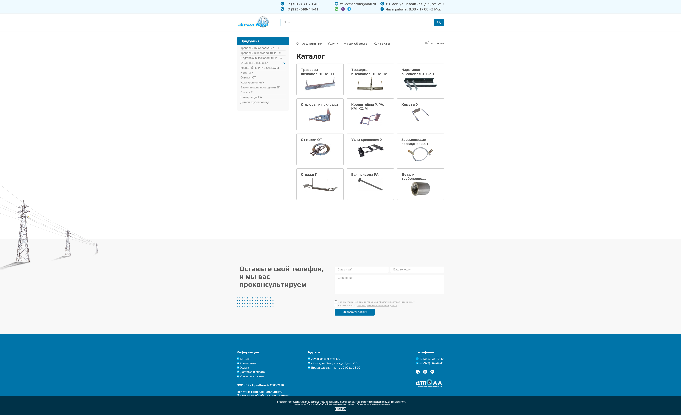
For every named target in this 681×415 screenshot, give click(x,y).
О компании (248, 363)
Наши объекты (356, 43)
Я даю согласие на (368, 305)
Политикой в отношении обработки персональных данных (383, 302)
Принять (340, 409)
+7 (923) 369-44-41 (302, 9)
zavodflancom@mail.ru (358, 4)
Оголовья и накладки (254, 62)
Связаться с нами (252, 376)
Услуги (333, 43)
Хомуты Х (246, 72)
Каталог (245, 358)
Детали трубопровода (254, 102)
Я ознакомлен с (375, 302)
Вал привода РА (251, 97)
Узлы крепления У (252, 82)
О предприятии (309, 43)
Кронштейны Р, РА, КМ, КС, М (259, 67)
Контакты (381, 43)
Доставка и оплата (252, 371)
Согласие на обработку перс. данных (263, 395)
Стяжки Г (246, 92)
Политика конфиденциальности (260, 391)
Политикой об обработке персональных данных (331, 404)
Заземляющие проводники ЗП (260, 87)
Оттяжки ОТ (248, 77)
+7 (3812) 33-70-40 (302, 4)
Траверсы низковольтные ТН (259, 48)
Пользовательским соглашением (373, 404)
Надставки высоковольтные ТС (261, 57)
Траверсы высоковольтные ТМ (260, 53)
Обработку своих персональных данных (377, 305)
